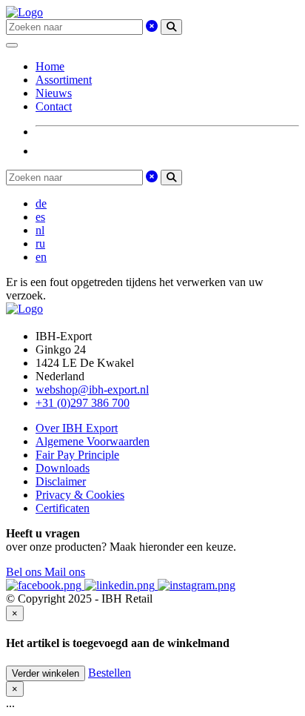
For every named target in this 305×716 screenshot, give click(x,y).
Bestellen (109, 672)
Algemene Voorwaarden (93, 441)
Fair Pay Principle (77, 454)
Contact (54, 106)
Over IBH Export (77, 428)
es (40, 217)
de (41, 203)
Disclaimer (61, 481)
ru (40, 243)
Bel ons (25, 572)
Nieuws (54, 93)
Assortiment (64, 79)
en (41, 257)
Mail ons (64, 572)
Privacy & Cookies (80, 494)
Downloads (63, 468)
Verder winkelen (45, 673)
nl (40, 230)
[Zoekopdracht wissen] (152, 26)
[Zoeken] (171, 27)
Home (50, 66)
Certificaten (63, 508)
